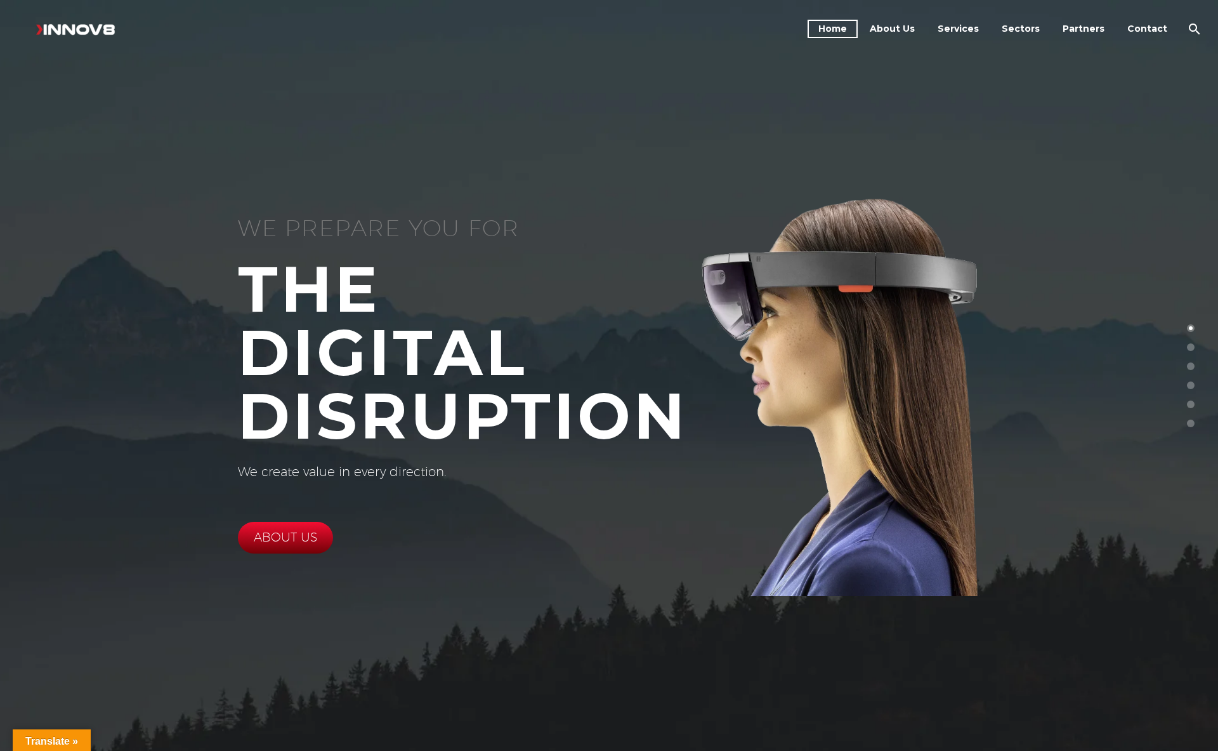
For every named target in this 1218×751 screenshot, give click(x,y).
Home (832, 28)
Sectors (1021, 28)
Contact (1147, 28)
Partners (1083, 28)
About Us (892, 28)
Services (958, 28)
